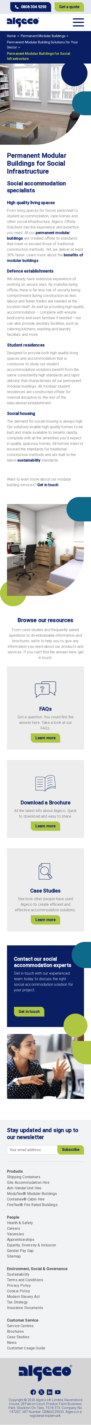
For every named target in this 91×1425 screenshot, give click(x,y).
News (12, 1342)
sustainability (28, 460)
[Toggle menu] (78, 22)
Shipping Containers (23, 1177)
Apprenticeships (20, 1239)
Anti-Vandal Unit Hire (24, 1188)
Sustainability (18, 1274)
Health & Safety (20, 1223)
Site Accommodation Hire (28, 1182)
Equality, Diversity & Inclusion (31, 1245)
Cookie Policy (18, 1291)
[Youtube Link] (58, 1393)
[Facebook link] (33, 1393)
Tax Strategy (17, 1302)
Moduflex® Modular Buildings (32, 1193)
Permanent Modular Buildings (43, 36)
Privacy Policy (19, 1285)
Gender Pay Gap (20, 1250)
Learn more (45, 738)
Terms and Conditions (25, 1280)
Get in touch (47, 485)
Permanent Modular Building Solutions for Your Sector (42, 44)
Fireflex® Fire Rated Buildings (32, 1205)
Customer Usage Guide (26, 1348)
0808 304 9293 (33, 7)
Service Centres (20, 1326)
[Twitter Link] (41, 1393)
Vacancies (15, 1234)
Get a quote (69, 7)
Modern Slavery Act (23, 1296)
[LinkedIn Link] (49, 1393)
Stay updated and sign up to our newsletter (42, 1133)
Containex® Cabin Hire (26, 1199)
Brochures (15, 1331)
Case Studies (18, 1337)
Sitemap (14, 1256)
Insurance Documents (25, 1308)
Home (11, 36)
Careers (13, 1228)
